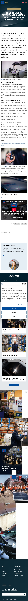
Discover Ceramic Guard (6, 197)
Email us (16, 577)
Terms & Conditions (13, 599)
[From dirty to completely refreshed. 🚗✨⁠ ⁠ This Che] (14, 517)
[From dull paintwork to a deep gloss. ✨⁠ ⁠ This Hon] (14, 545)
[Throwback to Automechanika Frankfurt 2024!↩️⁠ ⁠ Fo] (14, 460)
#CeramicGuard (4, 235)
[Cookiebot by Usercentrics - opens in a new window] (21, 284)
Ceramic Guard (4, 166)
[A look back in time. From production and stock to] (14, 404)
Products (3, 571)
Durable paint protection (14, 9)
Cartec (2, 79)
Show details (21, 304)
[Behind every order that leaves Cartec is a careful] (14, 432)
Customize (13, 312)
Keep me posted (6, 594)
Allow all (14, 308)
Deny (14, 316)
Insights (3, 575)
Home (3, 569)
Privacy (7, 599)
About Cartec (4, 573)
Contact (3, 577)
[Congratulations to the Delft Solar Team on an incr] (14, 489)
